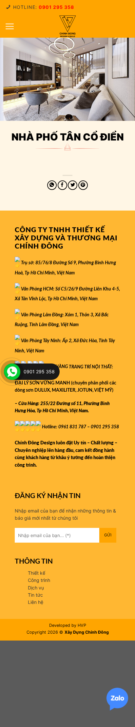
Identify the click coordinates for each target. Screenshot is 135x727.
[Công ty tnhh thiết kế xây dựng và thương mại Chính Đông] (67, 26)
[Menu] (10, 26)
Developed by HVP (67, 625)
